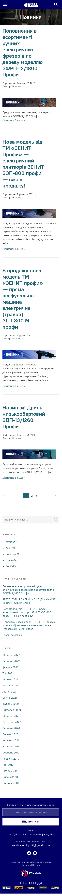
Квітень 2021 (10, 679)
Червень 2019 (10, 758)
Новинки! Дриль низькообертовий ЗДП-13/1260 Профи (23, 417)
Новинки (16, 86)
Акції (8, 547)
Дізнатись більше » (13, 120)
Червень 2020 (11, 740)
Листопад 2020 (11, 709)
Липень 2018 (10, 777)
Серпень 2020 (11, 728)
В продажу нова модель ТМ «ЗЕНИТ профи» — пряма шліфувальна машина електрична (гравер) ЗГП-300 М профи (22, 298)
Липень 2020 (10, 734)
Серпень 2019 (10, 752)
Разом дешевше (12, 634)
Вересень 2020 (11, 722)
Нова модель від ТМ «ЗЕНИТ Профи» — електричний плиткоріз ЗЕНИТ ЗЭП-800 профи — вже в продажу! (23, 163)
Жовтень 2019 (11, 746)
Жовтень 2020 (11, 716)
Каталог (10, 541)
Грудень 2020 (10, 703)
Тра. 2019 (8, 764)
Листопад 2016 (11, 783)
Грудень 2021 (10, 667)
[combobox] (30, 519)
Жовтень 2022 (11, 655)
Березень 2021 (11, 685)
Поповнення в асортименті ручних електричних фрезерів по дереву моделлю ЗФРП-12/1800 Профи (22, 52)
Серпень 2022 (11, 661)
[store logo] (31, 5)
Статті (9, 560)
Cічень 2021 (9, 697)
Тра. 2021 (7, 673)
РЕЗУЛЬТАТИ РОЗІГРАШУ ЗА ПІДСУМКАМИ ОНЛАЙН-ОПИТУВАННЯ (28, 601)
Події (8, 566)
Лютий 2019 (9, 770)
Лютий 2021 (9, 691)
